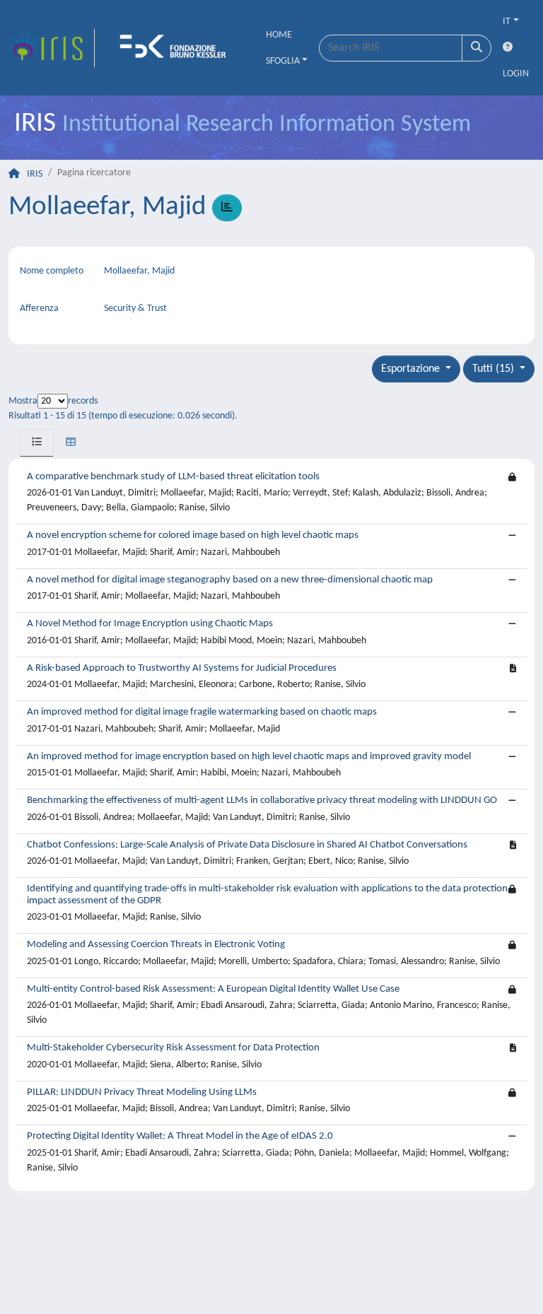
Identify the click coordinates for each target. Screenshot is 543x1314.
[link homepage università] (177, 48)
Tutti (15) (494, 369)
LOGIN (516, 74)
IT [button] (506, 21)
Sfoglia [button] (283, 61)
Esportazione (412, 369)
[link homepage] (51, 48)
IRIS (34, 174)
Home (279, 35)
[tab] (37, 443)
